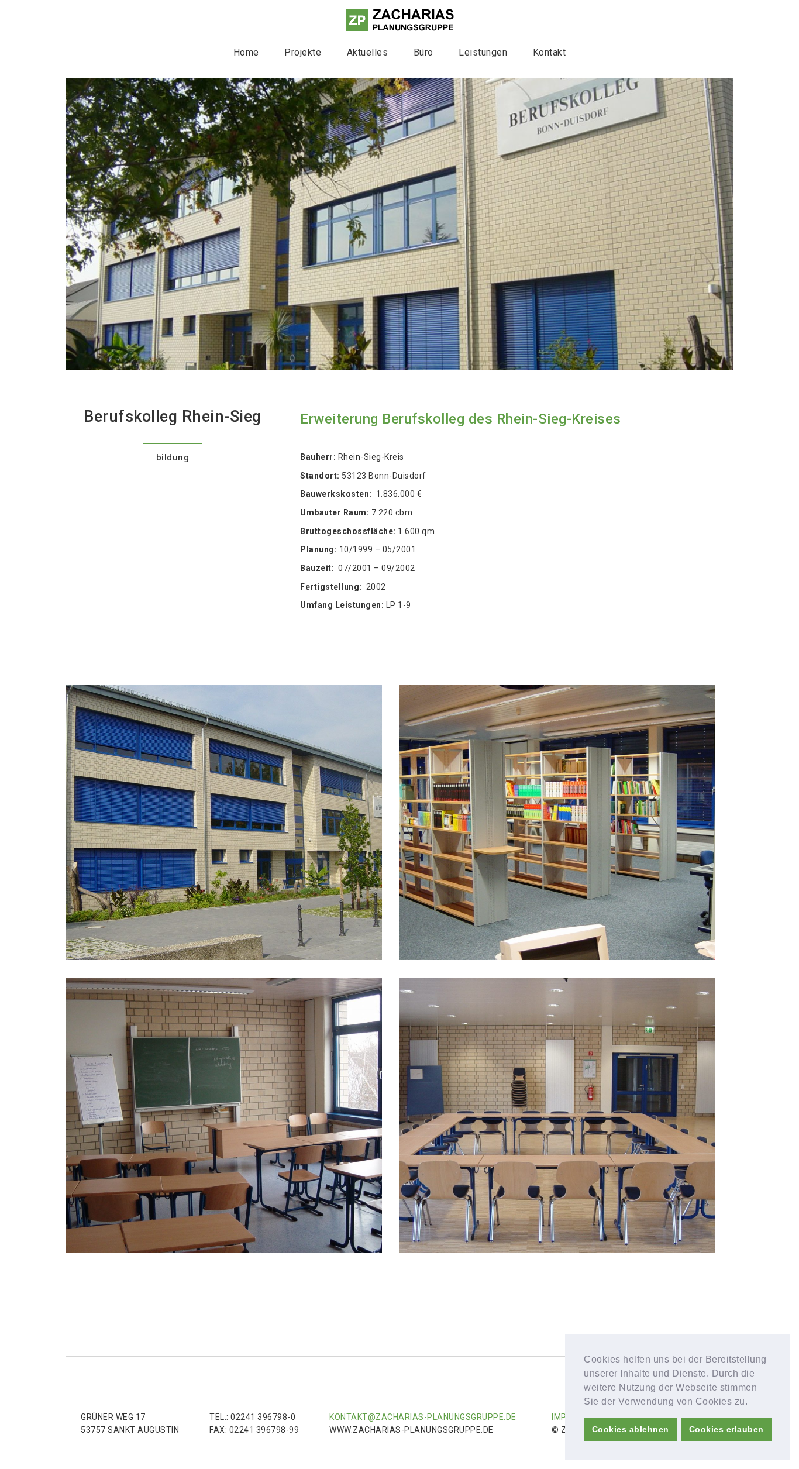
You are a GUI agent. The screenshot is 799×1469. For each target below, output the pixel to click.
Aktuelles (367, 52)
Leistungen (483, 52)
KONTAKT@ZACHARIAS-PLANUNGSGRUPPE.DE (422, 1417)
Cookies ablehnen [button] (630, 1429)
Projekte (302, 52)
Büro (423, 52)
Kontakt (549, 52)
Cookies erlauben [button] (726, 1429)
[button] (752, 1402)
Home (246, 52)
